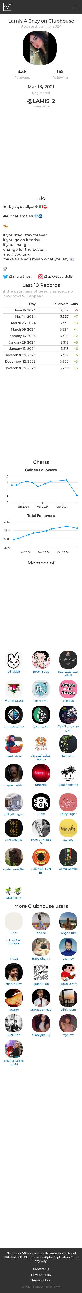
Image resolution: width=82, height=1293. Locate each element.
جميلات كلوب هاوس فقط (41, 757)
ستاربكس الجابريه (13, 869)
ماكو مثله (68, 839)
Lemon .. (68, 755)
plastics (68, 700)
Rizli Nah (13, 1035)
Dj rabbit (14, 671)
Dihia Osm (68, 1009)
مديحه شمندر (13, 755)
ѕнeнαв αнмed (40, 1009)
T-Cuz (14, 958)
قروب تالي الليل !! (13, 814)
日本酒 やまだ (68, 984)
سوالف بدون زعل (13, 726)
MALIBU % (13, 898)
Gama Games (68, 869)
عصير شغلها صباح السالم (68, 673)
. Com (41, 814)
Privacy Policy (41, 1275)
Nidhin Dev (14, 984)
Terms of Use (41, 1280)
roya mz (68, 1035)
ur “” (14, 933)
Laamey (68, 958)
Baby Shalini (41, 958)
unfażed (41, 785)
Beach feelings (68, 786)
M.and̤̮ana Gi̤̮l (41, 1035)
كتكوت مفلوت (14, 785)
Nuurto (14, 1009)
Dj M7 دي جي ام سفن (68, 728)
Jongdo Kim (68, 933)
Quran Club (41, 984)
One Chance (14, 839)
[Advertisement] (41, 154)
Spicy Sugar (68, 814)
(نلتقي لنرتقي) (41, 726)
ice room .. (41, 700)
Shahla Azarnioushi (14, 1062)
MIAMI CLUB (14, 700)
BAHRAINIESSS (41, 841)
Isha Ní (41, 933)
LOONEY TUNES (41, 870)
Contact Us (41, 1269)
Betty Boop (41, 671)
